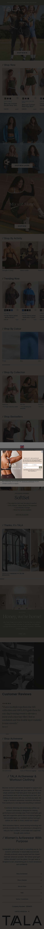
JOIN (40, 467)
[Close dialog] (42, 452)
